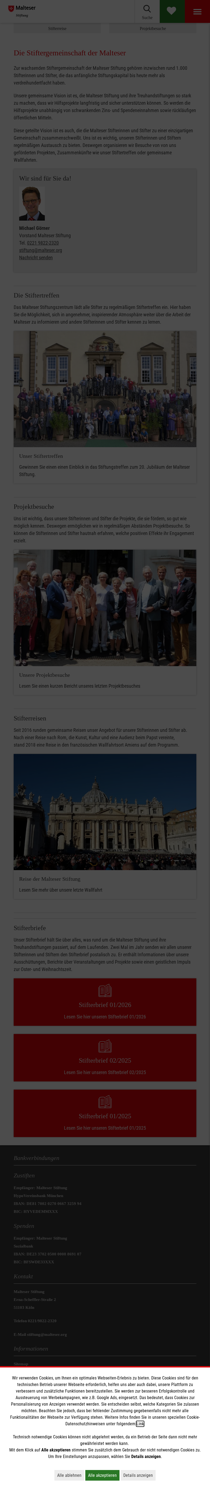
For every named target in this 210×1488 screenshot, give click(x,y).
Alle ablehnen (70, 1475)
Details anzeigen (139, 1475)
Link (140, 1423)
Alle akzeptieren (103, 1475)
